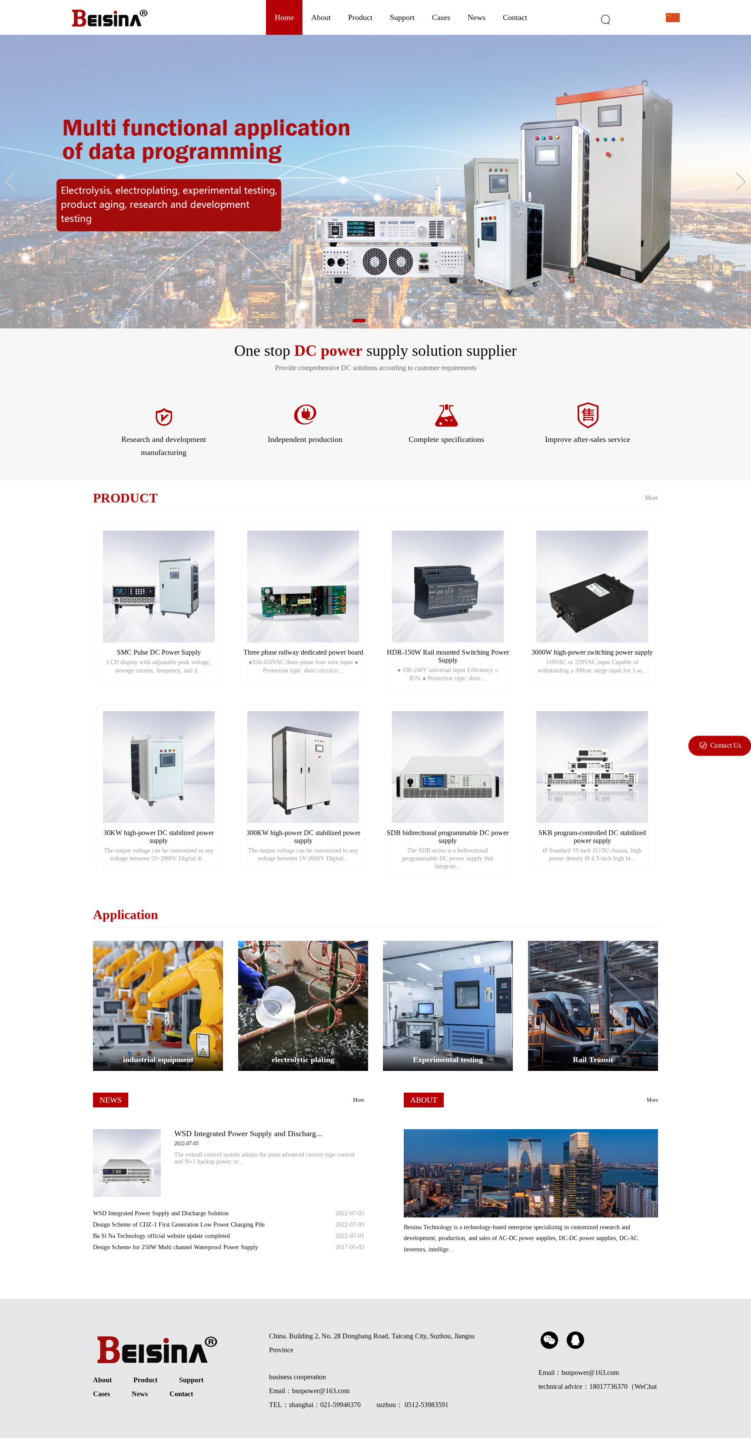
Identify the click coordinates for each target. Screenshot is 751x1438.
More (358, 1100)
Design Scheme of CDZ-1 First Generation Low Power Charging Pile (179, 1224)
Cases (441, 17)
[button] (359, 320)
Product (360, 17)
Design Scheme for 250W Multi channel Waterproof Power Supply (175, 1247)
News (476, 17)
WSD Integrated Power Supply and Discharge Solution (161, 1213)
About (321, 17)
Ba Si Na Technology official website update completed (161, 1236)
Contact (515, 17)
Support (402, 17)
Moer (651, 498)
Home (284, 17)
